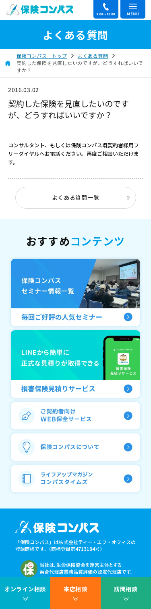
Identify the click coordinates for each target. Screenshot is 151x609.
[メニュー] (132, 9)
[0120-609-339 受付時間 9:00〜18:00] (105, 9)
